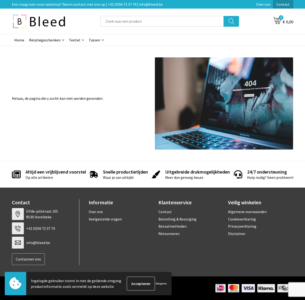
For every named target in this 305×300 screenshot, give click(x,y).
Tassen (94, 40)
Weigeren (161, 283)
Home (19, 40)
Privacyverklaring (242, 226)
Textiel (74, 40)
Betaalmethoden (172, 226)
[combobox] (162, 21)
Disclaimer (236, 233)
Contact (283, 4)
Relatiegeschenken (45, 40)
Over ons (263, 4)
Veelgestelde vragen (105, 219)
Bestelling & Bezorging (177, 219)
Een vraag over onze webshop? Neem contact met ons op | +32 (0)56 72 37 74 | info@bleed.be (87, 4)
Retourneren (168, 233)
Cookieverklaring (242, 219)
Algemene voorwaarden (247, 211)
